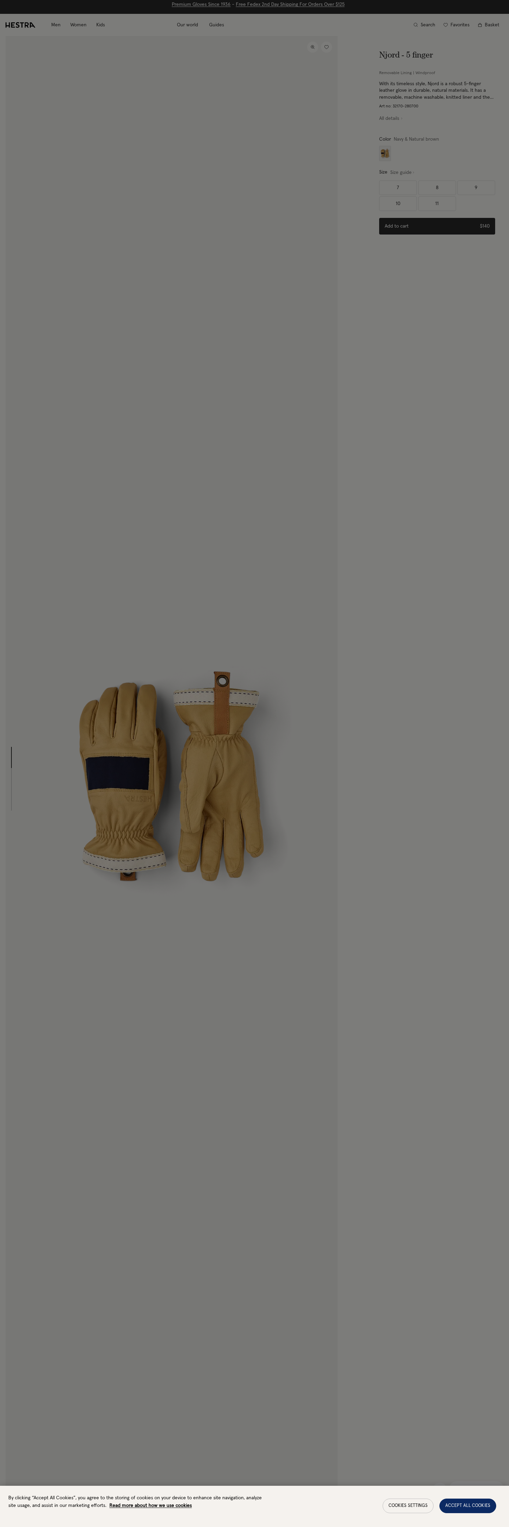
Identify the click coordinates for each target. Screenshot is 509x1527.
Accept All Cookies (467, 1505)
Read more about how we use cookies (150, 1505)
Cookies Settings (408, 1505)
